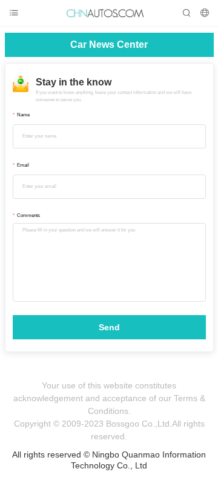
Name (23, 115)
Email (23, 165)
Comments (28, 215)
